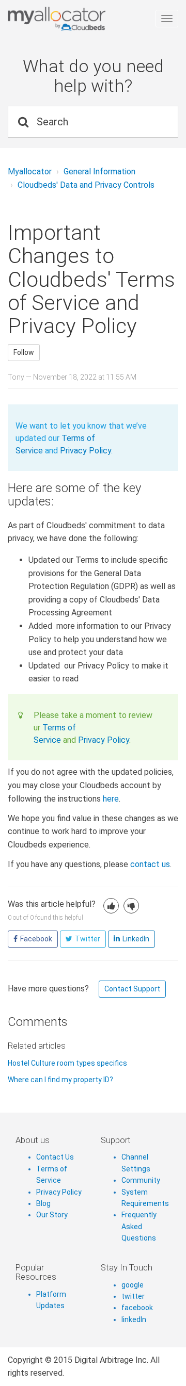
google (132, 1285)
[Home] (89, 19)
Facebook (36, 939)
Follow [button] (23, 352)
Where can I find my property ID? (60, 1079)
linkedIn (133, 1319)
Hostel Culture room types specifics (67, 1063)
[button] (111, 906)
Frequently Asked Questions (139, 1226)
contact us (150, 864)
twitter (133, 1296)
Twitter (87, 939)
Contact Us (55, 1157)
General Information (99, 171)
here (111, 799)
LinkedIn (135, 939)
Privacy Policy (85, 450)
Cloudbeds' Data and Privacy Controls (86, 185)
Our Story (52, 1215)
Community (140, 1180)
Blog (43, 1203)
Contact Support (132, 989)
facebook (137, 1307)
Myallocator (30, 171)
